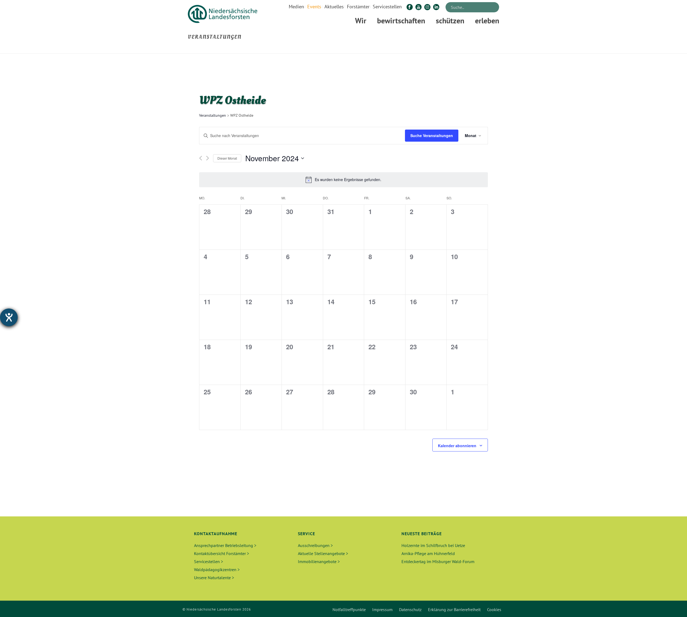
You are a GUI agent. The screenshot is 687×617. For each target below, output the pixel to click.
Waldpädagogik (459, 48)
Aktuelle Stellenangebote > (323, 553)
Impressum (382, 609)
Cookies (494, 609)
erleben (487, 20)
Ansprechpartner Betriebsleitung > (225, 545)
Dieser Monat (227, 158)
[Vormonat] (200, 158)
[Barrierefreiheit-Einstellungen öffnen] (9, 317)
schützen (450, 20)
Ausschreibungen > (315, 545)
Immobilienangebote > (319, 561)
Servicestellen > (208, 561)
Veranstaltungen (212, 115)
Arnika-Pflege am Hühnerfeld (428, 553)
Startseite (434, 48)
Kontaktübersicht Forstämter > (221, 553)
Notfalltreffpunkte (349, 609)
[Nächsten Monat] (207, 158)
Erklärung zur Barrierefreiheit (454, 609)
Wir (360, 20)
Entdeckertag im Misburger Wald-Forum (437, 561)
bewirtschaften (401, 20)
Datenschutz (410, 609)
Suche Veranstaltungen (431, 135)
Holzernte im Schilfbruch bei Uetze (433, 545)
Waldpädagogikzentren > (217, 569)
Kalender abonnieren (457, 445)
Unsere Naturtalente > (214, 577)
